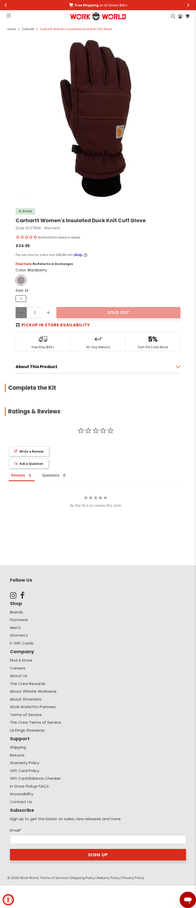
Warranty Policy (24, 762)
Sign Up (98, 854)
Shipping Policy (82, 878)
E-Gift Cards (21, 643)
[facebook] (25, 595)
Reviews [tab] (18, 475)
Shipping (18, 747)
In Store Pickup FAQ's (29, 786)
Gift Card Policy (24, 770)
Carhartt (28, 29)
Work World (29, 878)
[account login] (180, 16)
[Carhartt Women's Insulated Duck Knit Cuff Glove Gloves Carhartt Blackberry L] (98, 118)
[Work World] (98, 16)
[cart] (187, 16)
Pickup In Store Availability (55, 325)
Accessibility (21, 794)
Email (15, 830)
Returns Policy (108, 878)
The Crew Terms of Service (35, 722)
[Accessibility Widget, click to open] (8, 899)
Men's (15, 627)
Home (11, 29)
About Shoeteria (25, 699)
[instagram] (15, 595)
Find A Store (21, 660)
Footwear (19, 619)
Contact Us (21, 801)
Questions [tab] (50, 475)
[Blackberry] (21, 280)
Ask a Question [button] (31, 463)
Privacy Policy (133, 878)
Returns (17, 755)
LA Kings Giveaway (27, 730)
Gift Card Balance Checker (35, 778)
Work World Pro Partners (33, 706)
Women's (19, 635)
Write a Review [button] (31, 451)
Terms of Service (26, 714)
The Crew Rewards (27, 683)
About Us (18, 675)
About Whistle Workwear (33, 691)
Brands (16, 612)
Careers (17, 668)
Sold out (118, 312)
